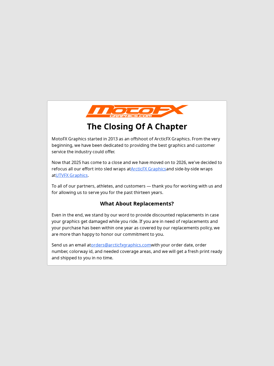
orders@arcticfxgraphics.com (121, 245)
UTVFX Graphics (72, 175)
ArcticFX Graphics (148, 169)
